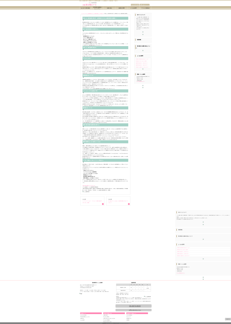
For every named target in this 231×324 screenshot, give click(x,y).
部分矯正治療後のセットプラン (97, 8)
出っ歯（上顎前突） (107, 316)
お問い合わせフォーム (144, 4)
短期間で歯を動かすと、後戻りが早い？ (183, 253)
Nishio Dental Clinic (109, 323)
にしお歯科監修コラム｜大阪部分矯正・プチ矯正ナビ (95, 13)
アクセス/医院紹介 (145, 8)
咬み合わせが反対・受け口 (108, 321)
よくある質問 (133, 8)
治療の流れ (109, 8)
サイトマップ (129, 316)
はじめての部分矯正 (85, 8)
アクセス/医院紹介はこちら (140, 81)
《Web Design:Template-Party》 (124, 323)
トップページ (83, 13)
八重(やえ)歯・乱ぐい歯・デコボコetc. (109, 318)
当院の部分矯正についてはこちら (89, 185)
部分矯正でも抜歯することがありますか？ (183, 255)
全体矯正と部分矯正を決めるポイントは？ (183, 247)
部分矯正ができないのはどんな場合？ (182, 249)
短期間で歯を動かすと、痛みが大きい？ (183, 251)
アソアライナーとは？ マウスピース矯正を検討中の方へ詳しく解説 (92, 201)
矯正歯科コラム (129, 318)
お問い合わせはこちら (135, 310)
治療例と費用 (121, 8)
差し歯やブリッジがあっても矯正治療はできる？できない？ (118, 201)
